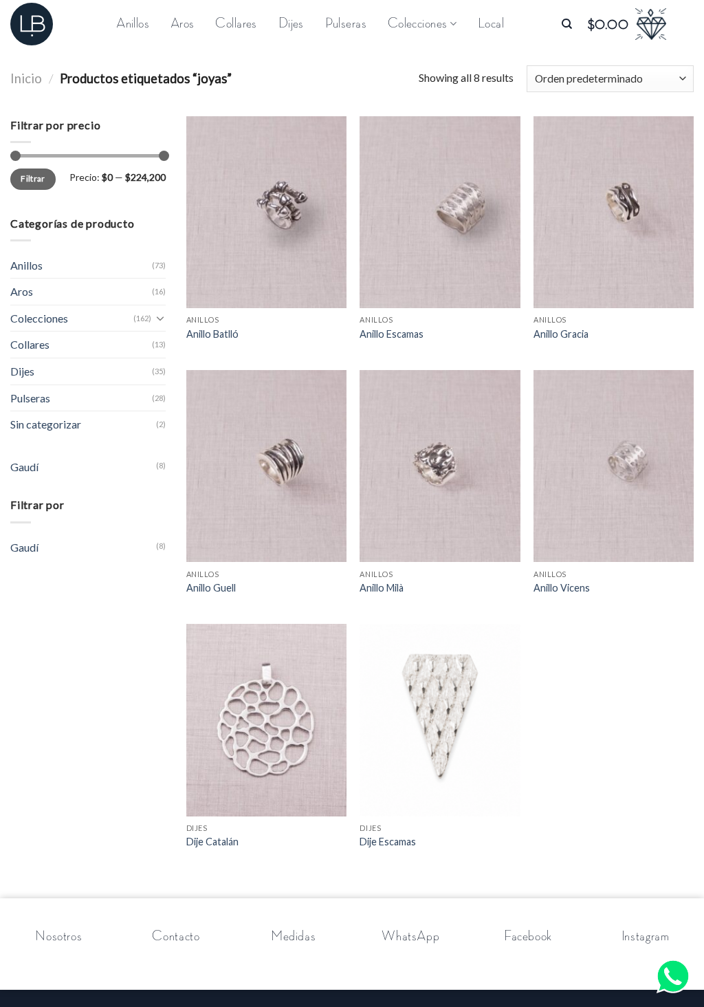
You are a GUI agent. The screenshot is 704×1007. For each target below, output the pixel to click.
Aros (182, 24)
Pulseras (345, 24)
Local (491, 24)
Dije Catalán (212, 841)
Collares (235, 24)
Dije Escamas (388, 841)
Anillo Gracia (561, 334)
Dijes (291, 24)
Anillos (132, 24)
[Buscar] (567, 24)
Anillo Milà (382, 588)
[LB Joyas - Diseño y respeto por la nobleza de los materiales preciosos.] (37, 24)
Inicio (26, 78)
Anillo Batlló (212, 334)
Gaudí (24, 466)
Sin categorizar (45, 424)
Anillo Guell (211, 588)
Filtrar (33, 178)
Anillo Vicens (562, 588)
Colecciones (39, 318)
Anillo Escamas (392, 334)
